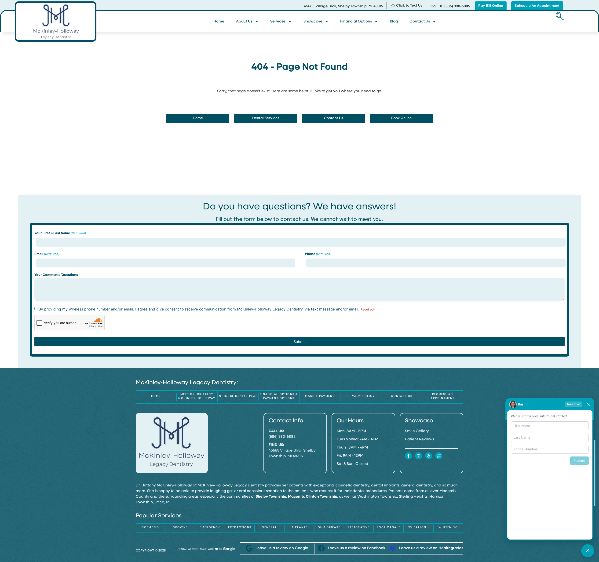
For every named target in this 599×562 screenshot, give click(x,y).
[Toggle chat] (587, 550)
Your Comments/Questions (56, 274)
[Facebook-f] (408, 455)
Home (218, 21)
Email (46, 253)
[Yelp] (428, 455)
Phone (318, 253)
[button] (559, 16)
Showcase (312, 21)
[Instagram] (418, 455)
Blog (394, 21)
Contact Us (419, 21)
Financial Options (356, 21)
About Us (244, 21)
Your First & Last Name (60, 233)
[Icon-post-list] (438, 455)
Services (278, 21)
